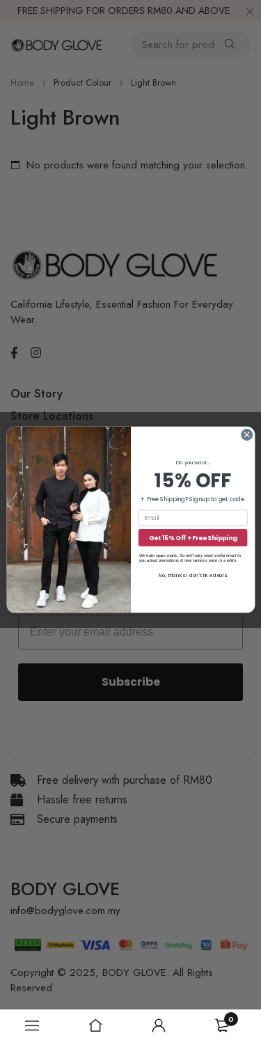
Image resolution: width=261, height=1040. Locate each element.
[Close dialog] (246, 435)
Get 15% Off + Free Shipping (192, 537)
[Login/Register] (159, 1025)
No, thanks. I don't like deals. (192, 575)
